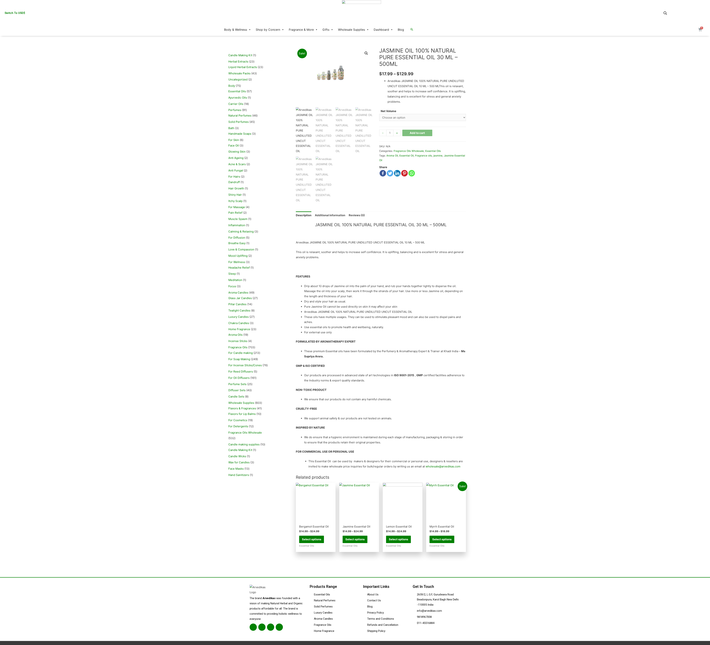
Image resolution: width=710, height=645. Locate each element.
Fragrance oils (423, 155)
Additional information (330, 215)
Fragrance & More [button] (301, 29)
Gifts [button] (325, 29)
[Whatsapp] (411, 173)
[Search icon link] (411, 30)
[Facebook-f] (253, 627)
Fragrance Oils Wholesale (409, 150)
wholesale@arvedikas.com (443, 466)
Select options (311, 539)
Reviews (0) (357, 215)
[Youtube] (279, 627)
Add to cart (417, 133)
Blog (401, 29)
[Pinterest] (404, 173)
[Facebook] (383, 173)
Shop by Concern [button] (268, 29)
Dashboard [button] (381, 29)
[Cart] (700, 30)
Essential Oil (406, 155)
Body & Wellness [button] (235, 29)
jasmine (437, 155)
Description (303, 215)
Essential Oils (433, 150)
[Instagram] (270, 627)
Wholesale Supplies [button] (351, 29)
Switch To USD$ (15, 13)
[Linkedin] (397, 173)
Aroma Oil (392, 155)
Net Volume (388, 111)
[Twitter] (390, 173)
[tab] (303, 215)
